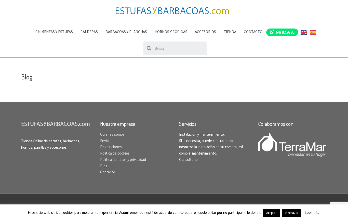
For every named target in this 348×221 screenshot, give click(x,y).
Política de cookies (115, 153)
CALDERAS (89, 31)
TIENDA (230, 31)
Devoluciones (111, 146)
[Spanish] (313, 31)
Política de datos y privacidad (123, 159)
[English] (304, 31)
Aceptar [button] (271, 213)
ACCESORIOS (205, 31)
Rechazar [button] (291, 213)
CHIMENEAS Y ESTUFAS (54, 31)
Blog (104, 165)
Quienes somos (112, 134)
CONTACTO (253, 31)
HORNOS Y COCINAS (171, 31)
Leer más (312, 212)
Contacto (107, 172)
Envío (104, 140)
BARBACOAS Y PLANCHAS (126, 31)
